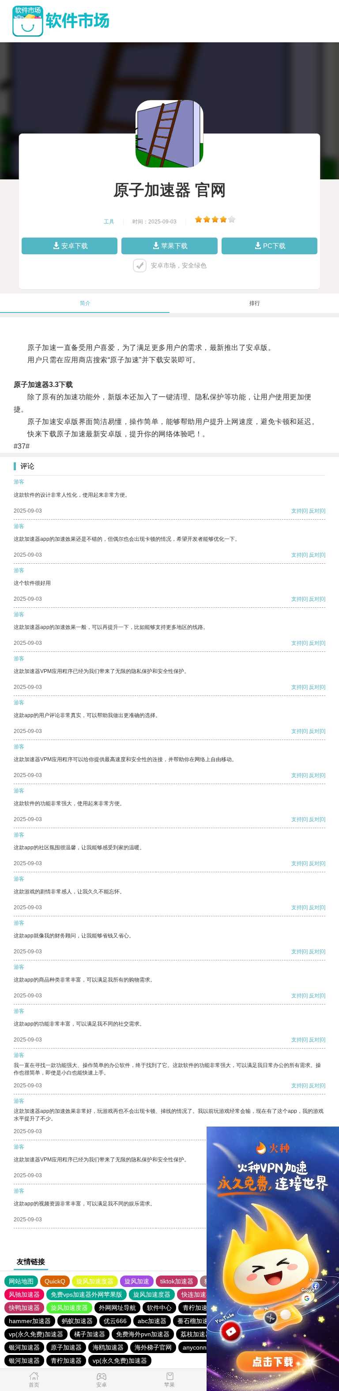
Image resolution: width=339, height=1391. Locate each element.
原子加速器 (66, 1347)
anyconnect (199, 1347)
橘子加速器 (89, 1334)
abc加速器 (152, 1320)
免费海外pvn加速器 (143, 1334)
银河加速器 (24, 1347)
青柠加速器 (198, 1307)
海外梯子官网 (153, 1347)
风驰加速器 (24, 1294)
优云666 (115, 1320)
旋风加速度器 (94, 1281)
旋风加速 (136, 1281)
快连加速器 (196, 1294)
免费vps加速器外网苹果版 (86, 1294)
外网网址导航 (117, 1307)
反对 (314, 511)
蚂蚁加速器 (77, 1320)
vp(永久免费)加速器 (36, 1334)
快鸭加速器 (24, 1307)
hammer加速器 (30, 1320)
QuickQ (55, 1281)
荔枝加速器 (196, 1334)
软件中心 (159, 1307)
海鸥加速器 (108, 1347)
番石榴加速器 (196, 1320)
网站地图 (21, 1281)
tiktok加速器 (176, 1281)
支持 (296, 511)
